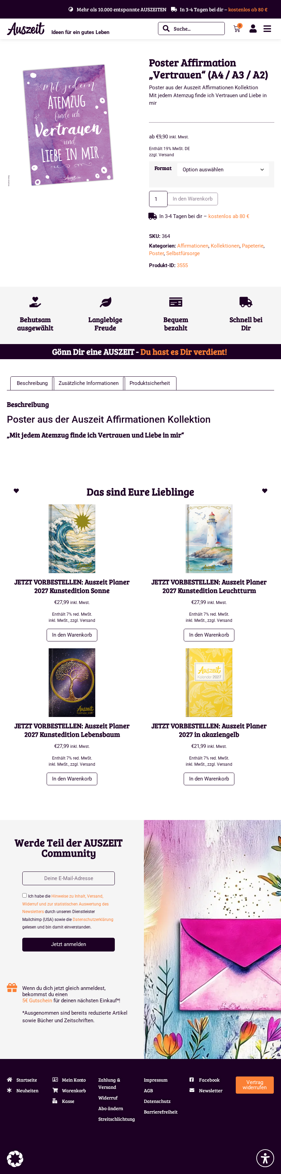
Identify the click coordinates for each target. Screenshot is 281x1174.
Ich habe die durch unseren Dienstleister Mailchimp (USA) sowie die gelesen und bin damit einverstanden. (67, 912)
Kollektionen (225, 246)
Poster (156, 253)
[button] (15, 1159)
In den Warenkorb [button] (72, 635)
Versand (166, 154)
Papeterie (253, 246)
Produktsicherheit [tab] (150, 383)
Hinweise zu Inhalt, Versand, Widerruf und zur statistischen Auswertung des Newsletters (65, 904)
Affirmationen (192, 246)
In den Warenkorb (192, 199)
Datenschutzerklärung (93, 919)
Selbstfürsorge (183, 253)
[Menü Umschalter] (267, 28)
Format (163, 168)
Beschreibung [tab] (32, 383)
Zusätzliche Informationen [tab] (89, 383)
